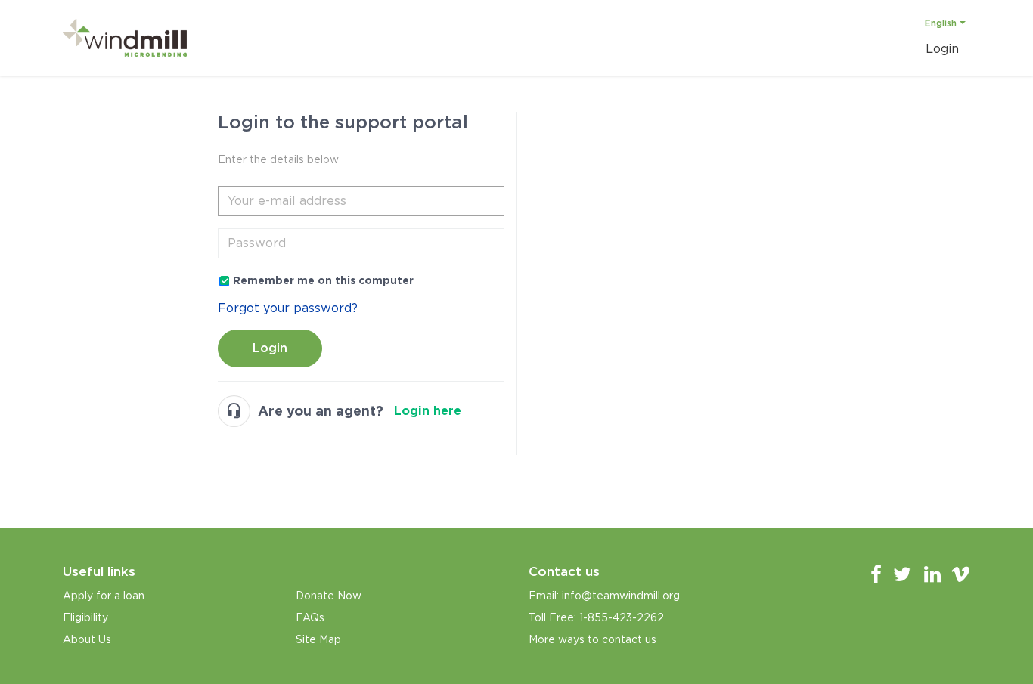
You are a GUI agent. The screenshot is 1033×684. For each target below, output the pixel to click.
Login (270, 348)
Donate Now (328, 596)
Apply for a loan (103, 596)
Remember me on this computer (323, 280)
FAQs (310, 617)
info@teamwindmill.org (621, 596)
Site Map (318, 639)
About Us (87, 639)
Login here (427, 411)
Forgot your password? (288, 308)
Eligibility (85, 617)
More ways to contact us (592, 639)
